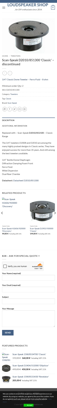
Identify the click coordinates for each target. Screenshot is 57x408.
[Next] (54, 218)
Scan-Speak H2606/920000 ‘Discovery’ (13, 229)
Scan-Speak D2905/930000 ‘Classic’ (41, 229)
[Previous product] (10, 73)
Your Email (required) (11, 285)
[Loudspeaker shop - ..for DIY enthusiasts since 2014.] (28, 5)
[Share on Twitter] (14, 109)
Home (5, 56)
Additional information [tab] (14, 126)
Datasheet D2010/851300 (26, 180)
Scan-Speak (12, 103)
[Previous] (2, 218)
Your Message (8, 308)
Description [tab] (8, 120)
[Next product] (4, 73)
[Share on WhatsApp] (4, 109)
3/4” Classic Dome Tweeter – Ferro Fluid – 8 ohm (25, 79)
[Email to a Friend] (19, 109)
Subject (5, 297)
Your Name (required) (11, 273)
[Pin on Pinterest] (24, 109)
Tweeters (15, 56)
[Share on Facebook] (9, 109)
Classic (8, 99)
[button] (3, 7)
